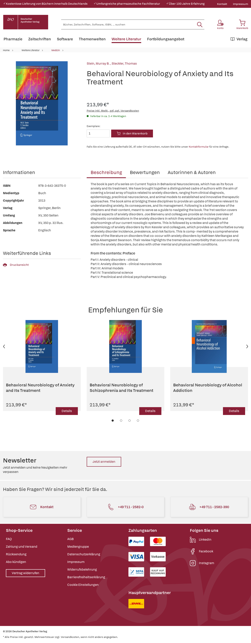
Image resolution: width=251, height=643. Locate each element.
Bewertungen (145, 172)
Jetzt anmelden (104, 462)
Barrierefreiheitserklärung (86, 577)
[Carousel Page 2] (121, 420)
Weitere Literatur (30, 50)
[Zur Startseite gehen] (25, 22)
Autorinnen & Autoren (192, 172)
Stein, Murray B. (98, 63)
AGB (70, 539)
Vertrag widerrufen (25, 573)
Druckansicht (19, 265)
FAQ (9, 539)
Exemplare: (93, 126)
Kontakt (222, 4)
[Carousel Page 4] (138, 420)
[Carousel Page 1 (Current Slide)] (113, 420)
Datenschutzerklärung (83, 554)
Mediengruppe (78, 547)
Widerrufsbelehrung (82, 569)
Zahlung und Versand (21, 547)
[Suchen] (199, 24)
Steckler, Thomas (124, 63)
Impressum (240, 4)
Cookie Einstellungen (83, 585)
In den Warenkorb (135, 133)
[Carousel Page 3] (130, 420)
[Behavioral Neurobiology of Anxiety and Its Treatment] (42, 346)
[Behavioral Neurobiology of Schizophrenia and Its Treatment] (126, 346)
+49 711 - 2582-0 (131, 507)
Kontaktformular (199, 146)
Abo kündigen (16, 562)
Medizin (55, 50)
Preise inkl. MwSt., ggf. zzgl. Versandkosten (113, 110)
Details (67, 411)
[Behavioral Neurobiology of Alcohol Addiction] (209, 346)
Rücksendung (16, 554)
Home (6, 50)
